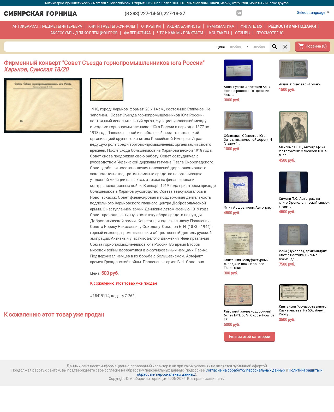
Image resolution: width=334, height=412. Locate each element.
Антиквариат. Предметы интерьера (47, 26)
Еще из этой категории (249, 336)
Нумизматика (220, 26)
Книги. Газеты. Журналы (111, 26)
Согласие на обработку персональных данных (245, 370)
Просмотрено (270, 33)
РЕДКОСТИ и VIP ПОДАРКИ (292, 26)
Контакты (219, 33)
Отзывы (242, 33)
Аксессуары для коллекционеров (84, 33)
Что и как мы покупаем (180, 33)
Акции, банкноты (184, 26)
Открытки (151, 26)
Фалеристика (137, 33)
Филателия (251, 26)
